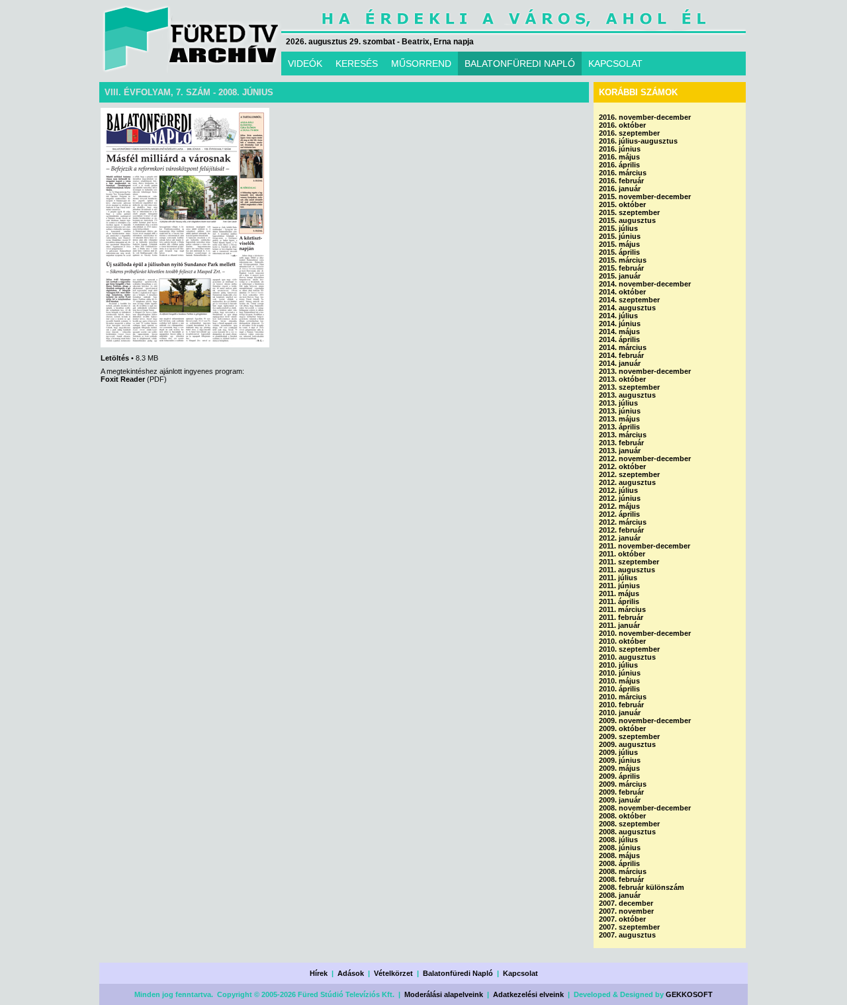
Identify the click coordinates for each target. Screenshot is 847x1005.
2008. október (622, 816)
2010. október (622, 641)
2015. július (618, 228)
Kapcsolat (520, 973)
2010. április (619, 689)
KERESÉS (356, 63)
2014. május (619, 331)
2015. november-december (645, 196)
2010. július (618, 665)
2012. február (621, 530)
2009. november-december (645, 720)
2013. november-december (645, 371)
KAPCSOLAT (615, 63)
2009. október (622, 728)
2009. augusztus (627, 744)
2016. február (621, 181)
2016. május (619, 157)
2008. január (620, 895)
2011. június (619, 586)
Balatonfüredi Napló (458, 973)
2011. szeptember (629, 562)
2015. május (619, 244)
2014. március (622, 347)
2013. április (619, 427)
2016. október (622, 125)
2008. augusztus (627, 832)
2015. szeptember (629, 212)
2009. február (621, 792)
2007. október (622, 919)
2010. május (619, 681)
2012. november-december (645, 458)
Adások (350, 973)
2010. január (620, 713)
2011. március (622, 609)
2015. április (619, 252)
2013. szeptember (629, 387)
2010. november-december (645, 633)
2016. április (619, 165)
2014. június (620, 324)
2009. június (620, 760)
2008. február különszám (641, 887)
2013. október (622, 379)
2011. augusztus (627, 570)
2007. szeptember (629, 927)
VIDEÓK (305, 63)
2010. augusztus (627, 657)
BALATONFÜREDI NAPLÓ (520, 63)
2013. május (619, 419)
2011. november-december (644, 546)
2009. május (619, 768)
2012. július (618, 490)
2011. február (621, 617)
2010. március (622, 697)
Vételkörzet (393, 973)
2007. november (626, 911)
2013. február (621, 443)
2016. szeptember (629, 133)
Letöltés (115, 358)
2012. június (620, 498)
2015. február (621, 268)
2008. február (621, 879)
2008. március (622, 871)
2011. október (622, 554)
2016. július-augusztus (638, 141)
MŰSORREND (421, 63)
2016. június (620, 149)
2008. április (619, 863)
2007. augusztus (627, 935)
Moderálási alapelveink (443, 994)
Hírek (319, 973)
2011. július (618, 578)
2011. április (619, 601)
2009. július (618, 752)
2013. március (622, 435)
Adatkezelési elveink (528, 994)
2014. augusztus (627, 308)
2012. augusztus (627, 482)
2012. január (620, 538)
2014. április (619, 339)
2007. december (626, 903)
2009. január (620, 800)
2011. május (619, 593)
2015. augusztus (627, 220)
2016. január (620, 189)
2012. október (622, 466)
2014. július (618, 316)
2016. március (622, 173)
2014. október (622, 292)
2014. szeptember (629, 300)
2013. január (620, 451)
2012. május (619, 506)
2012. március (622, 522)
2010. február (621, 705)
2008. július (618, 840)
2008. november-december (645, 808)
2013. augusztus (627, 395)
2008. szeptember (629, 824)
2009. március (622, 784)
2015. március (622, 260)
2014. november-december (645, 284)
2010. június (620, 673)
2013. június (620, 411)
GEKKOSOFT (689, 994)
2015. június (620, 236)
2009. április (619, 776)
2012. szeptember (629, 474)
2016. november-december (645, 117)
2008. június (620, 848)
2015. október (622, 204)
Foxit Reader (123, 379)
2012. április (619, 514)
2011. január (619, 625)
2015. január (620, 276)
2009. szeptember (629, 736)
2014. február (621, 355)
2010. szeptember (629, 649)
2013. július (618, 403)
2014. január (620, 363)
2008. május (619, 855)
